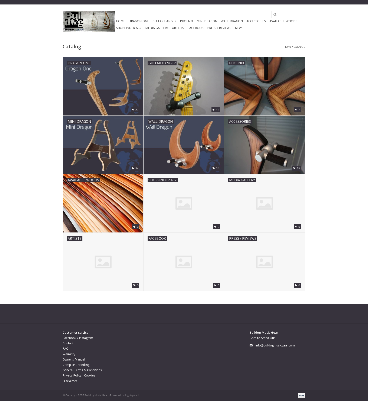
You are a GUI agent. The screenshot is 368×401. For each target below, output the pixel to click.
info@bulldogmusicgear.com (275, 345)
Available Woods (283, 21)
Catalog (299, 47)
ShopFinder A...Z (129, 28)
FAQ (66, 348)
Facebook (196, 28)
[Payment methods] (300, 395)
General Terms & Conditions (82, 370)
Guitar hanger (164, 21)
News (239, 28)
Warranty (69, 354)
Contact (68, 343)
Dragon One (139, 21)
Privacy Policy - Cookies (79, 375)
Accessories (256, 21)
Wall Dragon (232, 21)
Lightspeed (132, 395)
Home (120, 21)
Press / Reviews (219, 28)
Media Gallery (156, 28)
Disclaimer (70, 381)
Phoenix (186, 21)
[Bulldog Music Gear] (89, 21)
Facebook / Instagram (78, 338)
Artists (178, 28)
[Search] (273, 14)
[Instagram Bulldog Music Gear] (187, 313)
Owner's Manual (74, 359)
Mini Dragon (207, 21)
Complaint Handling (76, 365)
